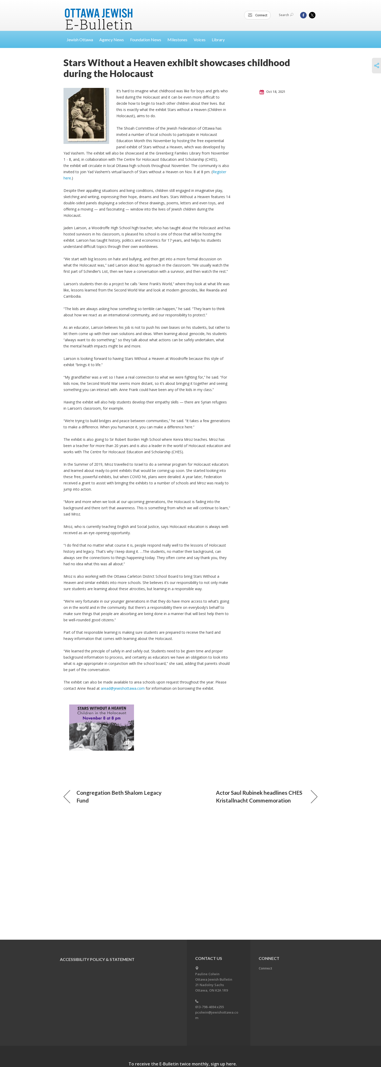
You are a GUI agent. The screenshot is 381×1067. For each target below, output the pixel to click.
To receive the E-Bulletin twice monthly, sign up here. (183, 1064)
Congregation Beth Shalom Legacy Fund (118, 796)
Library (218, 39)
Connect (261, 15)
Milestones (177, 39)
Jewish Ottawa (80, 39)
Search (284, 15)
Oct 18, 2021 (275, 91)
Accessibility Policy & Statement (97, 959)
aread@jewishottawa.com (123, 688)
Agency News (111, 39)
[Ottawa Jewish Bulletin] (99, 12)
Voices (200, 39)
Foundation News (145, 39)
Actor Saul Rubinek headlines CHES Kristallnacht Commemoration (259, 796)
